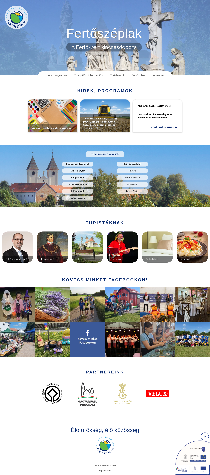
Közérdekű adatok (78, 184)
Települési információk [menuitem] (88, 75)
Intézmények (77, 191)
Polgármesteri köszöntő (16, 259)
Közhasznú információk (77, 164)
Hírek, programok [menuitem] (56, 75)
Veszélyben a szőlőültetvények (154, 106)
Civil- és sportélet (132, 164)
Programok (116, 259)
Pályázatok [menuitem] (138, 75)
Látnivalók (132, 184)
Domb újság (132, 191)
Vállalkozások (78, 198)
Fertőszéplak (104, 33)
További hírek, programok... (163, 127)
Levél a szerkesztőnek (105, 466)
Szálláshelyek (152, 259)
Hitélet (132, 171)
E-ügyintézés (77, 177)
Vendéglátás (186, 259)
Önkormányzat (77, 171)
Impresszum (105, 470)
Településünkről (132, 177)
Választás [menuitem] (158, 75)
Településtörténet (49, 259)
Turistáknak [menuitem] (117, 75)
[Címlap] (16, 17)
